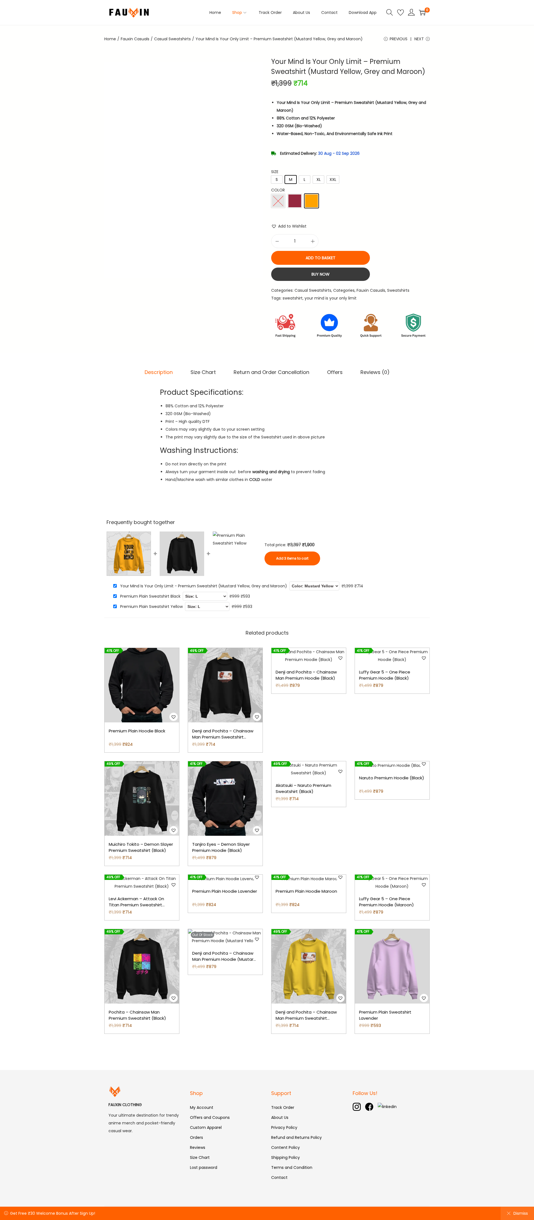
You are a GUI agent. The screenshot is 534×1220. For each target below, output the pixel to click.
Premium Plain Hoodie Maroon (306, 891)
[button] (288, 226)
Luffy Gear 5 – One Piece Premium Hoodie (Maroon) (386, 902)
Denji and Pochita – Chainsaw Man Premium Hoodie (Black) (306, 675)
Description (159, 372)
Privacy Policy (284, 1127)
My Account (201, 1107)
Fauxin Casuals (135, 39)
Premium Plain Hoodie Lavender (224, 891)
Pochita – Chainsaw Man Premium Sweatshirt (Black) (137, 1015)
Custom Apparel (206, 1127)
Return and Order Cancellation (271, 372)
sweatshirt (293, 298)
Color (278, 190)
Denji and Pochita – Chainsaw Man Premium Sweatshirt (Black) (222, 737)
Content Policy (285, 1147)
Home (110, 39)
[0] (422, 12)
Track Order (282, 1107)
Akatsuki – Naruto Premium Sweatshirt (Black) (303, 788)
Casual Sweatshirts (172, 39)
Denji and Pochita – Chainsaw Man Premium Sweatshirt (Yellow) (306, 1018)
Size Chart (203, 372)
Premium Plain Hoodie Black (137, 731)
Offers (335, 372)
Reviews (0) (375, 372)
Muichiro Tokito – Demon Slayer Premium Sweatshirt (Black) (141, 847)
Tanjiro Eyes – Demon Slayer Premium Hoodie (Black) (221, 847)
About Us (279, 1117)
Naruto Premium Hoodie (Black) (391, 778)
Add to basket (320, 258)
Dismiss (520, 1213)
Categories (344, 290)
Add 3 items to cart (292, 558)
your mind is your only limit (331, 298)
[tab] (159, 372)
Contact (279, 1177)
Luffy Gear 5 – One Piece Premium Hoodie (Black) (384, 675)
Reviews (197, 1147)
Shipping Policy (285, 1157)
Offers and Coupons (210, 1117)
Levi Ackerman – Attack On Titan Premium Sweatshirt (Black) (136, 905)
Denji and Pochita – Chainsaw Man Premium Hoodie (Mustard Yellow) (224, 959)
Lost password (203, 1167)
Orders (196, 1137)
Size (274, 171)
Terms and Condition (291, 1167)
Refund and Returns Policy (296, 1137)
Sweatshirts (398, 290)
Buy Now (321, 274)
